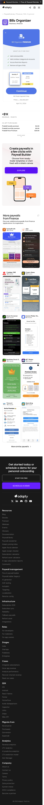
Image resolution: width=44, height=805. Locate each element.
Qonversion (6, 732)
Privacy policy (7, 780)
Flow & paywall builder (10, 573)
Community (6, 564)
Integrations (6, 622)
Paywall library (7, 538)
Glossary (5, 531)
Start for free (21, 478)
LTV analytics (7, 748)
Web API (5, 717)
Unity (4, 710)
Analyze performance (10, 672)
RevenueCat (6, 726)
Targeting (5, 590)
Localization (6, 593)
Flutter (4, 697)
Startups (5, 649)
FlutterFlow (6, 700)
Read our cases (8, 678)
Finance (19, 14)
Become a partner (9, 793)
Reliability (5, 612)
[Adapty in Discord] (21, 501)
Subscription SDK (8, 605)
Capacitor (6, 707)
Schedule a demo (21, 486)
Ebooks (5, 518)
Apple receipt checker (10, 551)
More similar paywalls (20, 446)
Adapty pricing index (10, 544)
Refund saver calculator (11, 558)
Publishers (6, 653)
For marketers (7, 634)
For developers (7, 631)
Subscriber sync (8, 608)
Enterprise (6, 656)
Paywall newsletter (9, 541)
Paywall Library (9, 14)
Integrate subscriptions (11, 665)
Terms (4, 777)
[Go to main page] (7, 7)
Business (12, 23)
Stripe (4, 714)
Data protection (8, 783)
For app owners (8, 637)
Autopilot (5, 586)
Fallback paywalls (8, 615)
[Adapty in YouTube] (30, 501)
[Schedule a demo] (34, 7)
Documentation (8, 534)
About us (5, 767)
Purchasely (6, 729)
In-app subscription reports (12, 561)
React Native (7, 694)
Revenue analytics (9, 745)
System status (7, 787)
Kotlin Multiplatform (9, 704)
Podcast (5, 521)
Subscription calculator (10, 554)
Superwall (5, 736)
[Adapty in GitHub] (26, 501)
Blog (4, 514)
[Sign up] (30, 7)
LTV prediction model (10, 755)
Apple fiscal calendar (10, 548)
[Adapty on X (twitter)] (12, 501)
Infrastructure (8, 602)
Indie (4, 646)
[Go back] (3, 14)
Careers (5, 773)
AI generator (7, 580)
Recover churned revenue (11, 675)
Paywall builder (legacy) (11, 576)
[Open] (39, 7)
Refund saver (7, 618)
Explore (21, 170)
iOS (3, 687)
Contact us (6, 770)
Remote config (8, 596)
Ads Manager (7, 758)
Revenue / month (9, 117)
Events (4, 528)
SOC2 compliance (8, 790)
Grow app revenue (9, 668)
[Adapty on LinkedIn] (17, 501)
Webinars (5, 524)
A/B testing (6, 583)
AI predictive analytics (10, 751)
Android (5, 690)
